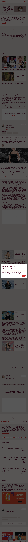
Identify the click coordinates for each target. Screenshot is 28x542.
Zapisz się (24, 275)
